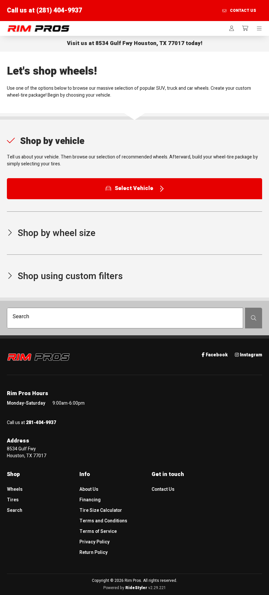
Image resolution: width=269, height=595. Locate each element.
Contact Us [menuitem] (163, 489)
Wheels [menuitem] (15, 489)
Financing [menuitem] (90, 499)
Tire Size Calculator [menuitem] (100, 510)
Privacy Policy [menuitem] (94, 541)
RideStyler (136, 588)
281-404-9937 (41, 422)
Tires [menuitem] (13, 499)
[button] (134, 151)
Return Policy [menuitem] (93, 552)
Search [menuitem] (14, 510)
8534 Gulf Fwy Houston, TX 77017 (139, 43)
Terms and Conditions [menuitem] (103, 520)
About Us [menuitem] (88, 489)
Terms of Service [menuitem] (98, 531)
